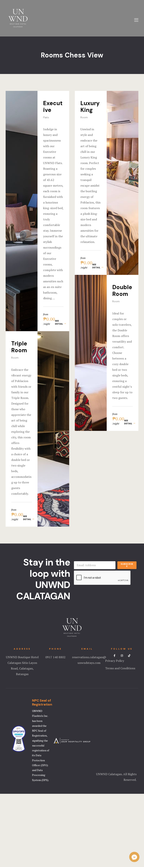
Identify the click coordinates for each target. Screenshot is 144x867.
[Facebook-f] (114, 655)
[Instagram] (122, 655)
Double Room (122, 290)
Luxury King (90, 107)
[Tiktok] (129, 655)
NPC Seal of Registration (42, 702)
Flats (46, 117)
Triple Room (19, 347)
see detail (59, 322)
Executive (52, 107)
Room (84, 117)
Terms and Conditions (120, 668)
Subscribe (127, 565)
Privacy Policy (114, 661)
